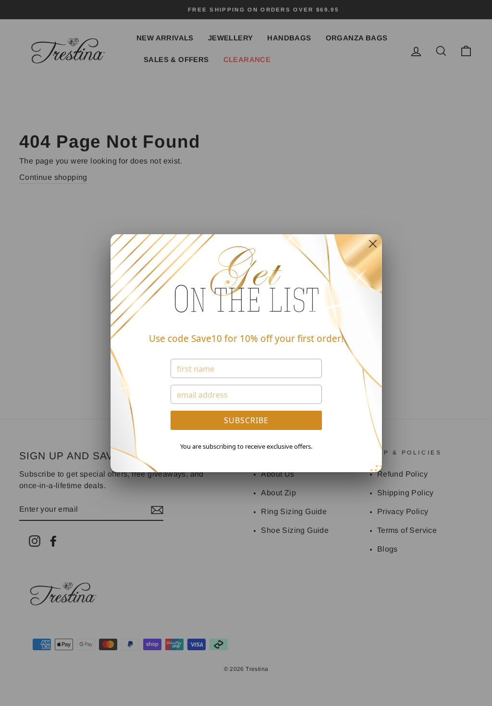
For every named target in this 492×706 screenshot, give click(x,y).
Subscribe (246, 420)
